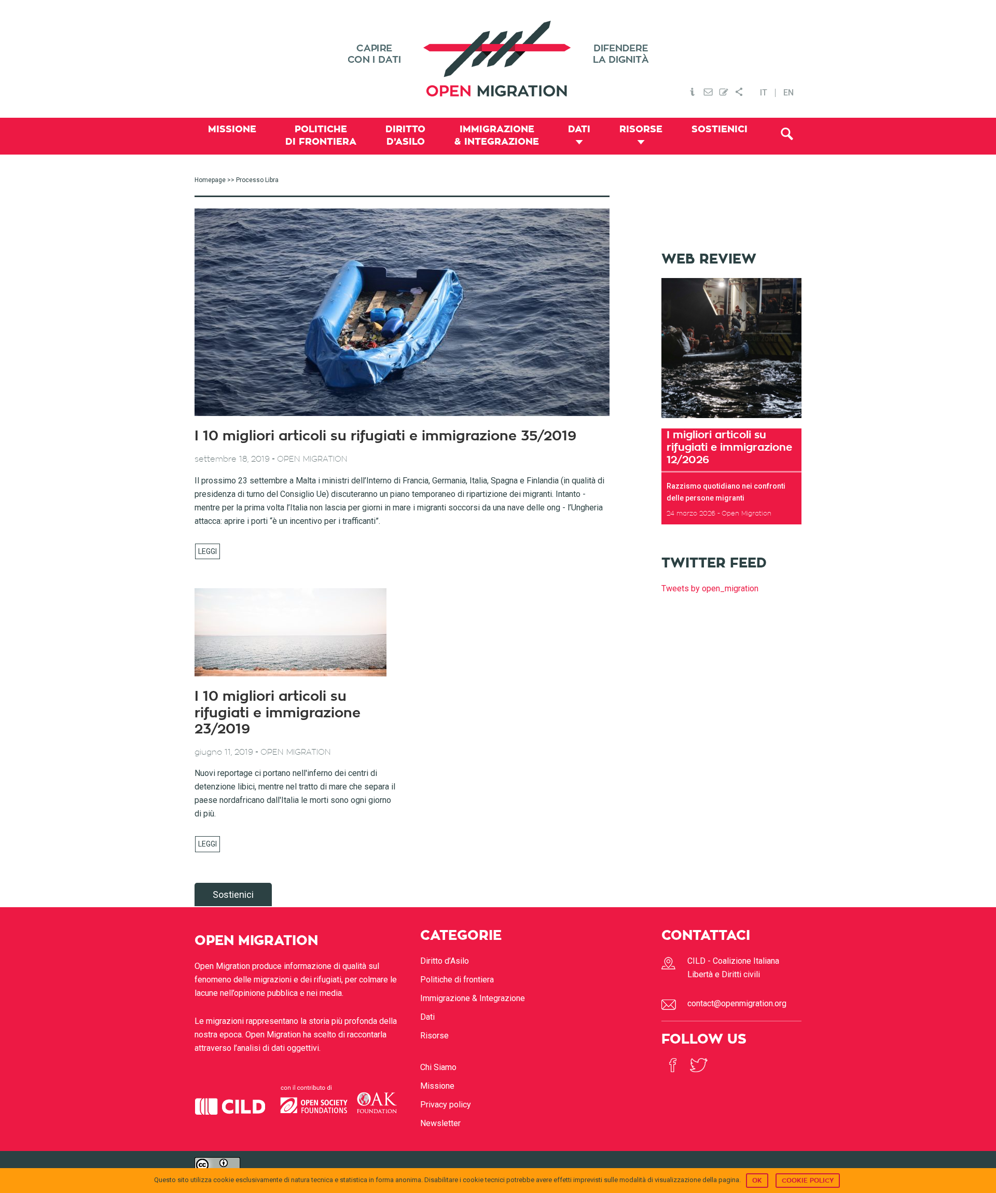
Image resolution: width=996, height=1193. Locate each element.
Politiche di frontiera (457, 979)
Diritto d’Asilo (444, 961)
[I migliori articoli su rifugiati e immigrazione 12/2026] (731, 421)
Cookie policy (808, 1180)
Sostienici (233, 894)
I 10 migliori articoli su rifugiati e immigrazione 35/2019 (385, 436)
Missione (437, 1086)
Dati (427, 1017)
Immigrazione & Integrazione (472, 998)
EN (788, 93)
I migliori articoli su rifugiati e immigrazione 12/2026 (729, 447)
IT (763, 93)
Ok (757, 1180)
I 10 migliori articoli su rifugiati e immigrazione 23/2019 (278, 713)
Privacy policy (445, 1104)
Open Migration (498, 59)
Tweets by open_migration (709, 588)
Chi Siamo (438, 1067)
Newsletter (440, 1123)
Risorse (434, 1036)
